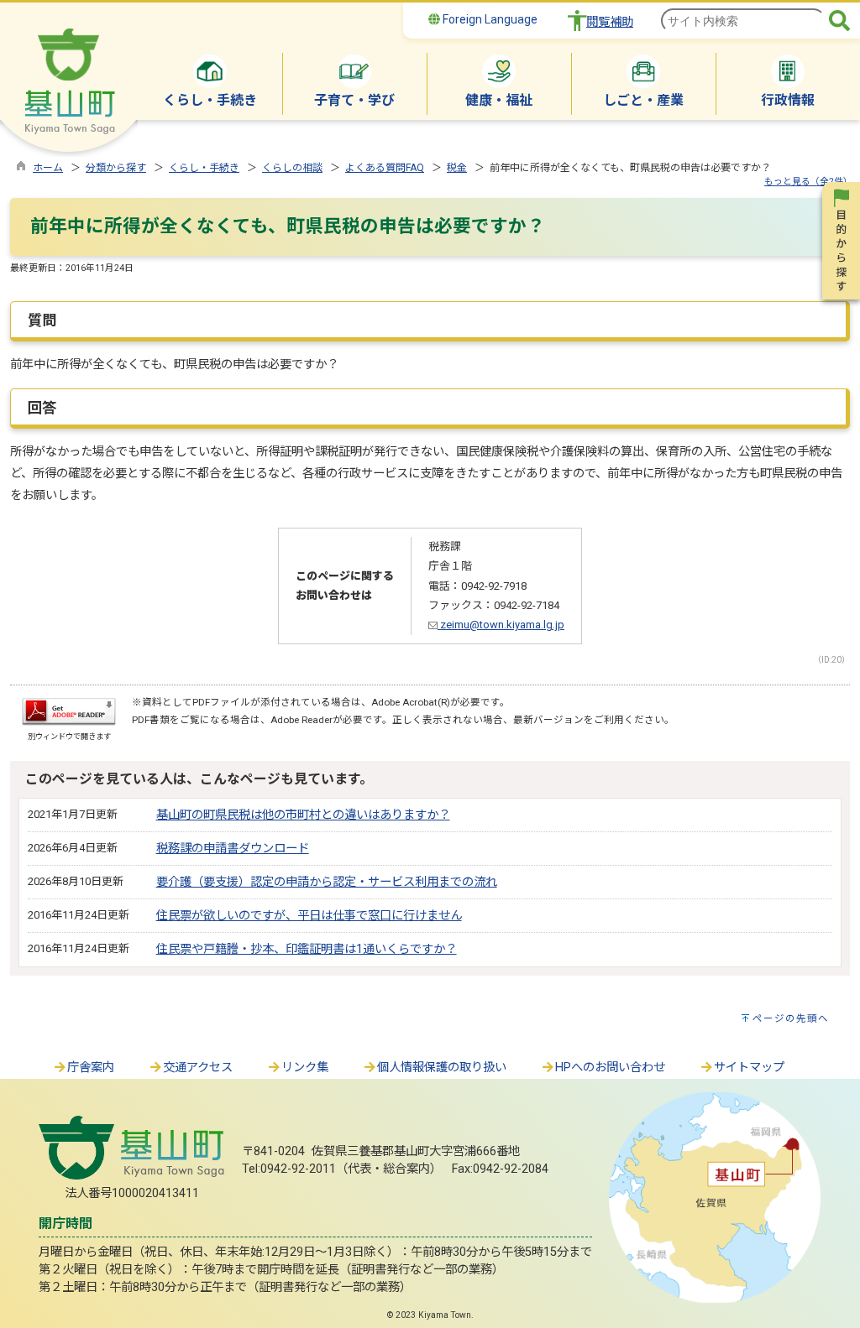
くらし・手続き (204, 168)
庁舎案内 (90, 1067)
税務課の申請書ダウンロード (232, 848)
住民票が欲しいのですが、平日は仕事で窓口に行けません (309, 916)
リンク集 (304, 1067)
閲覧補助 (609, 22)
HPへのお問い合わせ (610, 1067)
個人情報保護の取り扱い (441, 1067)
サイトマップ (749, 1067)
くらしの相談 (292, 168)
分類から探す (116, 168)
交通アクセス (198, 1067)
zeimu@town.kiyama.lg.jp (501, 624)
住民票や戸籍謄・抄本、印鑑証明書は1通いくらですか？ (306, 949)
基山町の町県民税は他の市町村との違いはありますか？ (303, 815)
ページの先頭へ (790, 1018)
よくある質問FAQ (384, 168)
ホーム (48, 168)
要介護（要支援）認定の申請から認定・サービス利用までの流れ (326, 882)
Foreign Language (489, 19)
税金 (457, 168)
